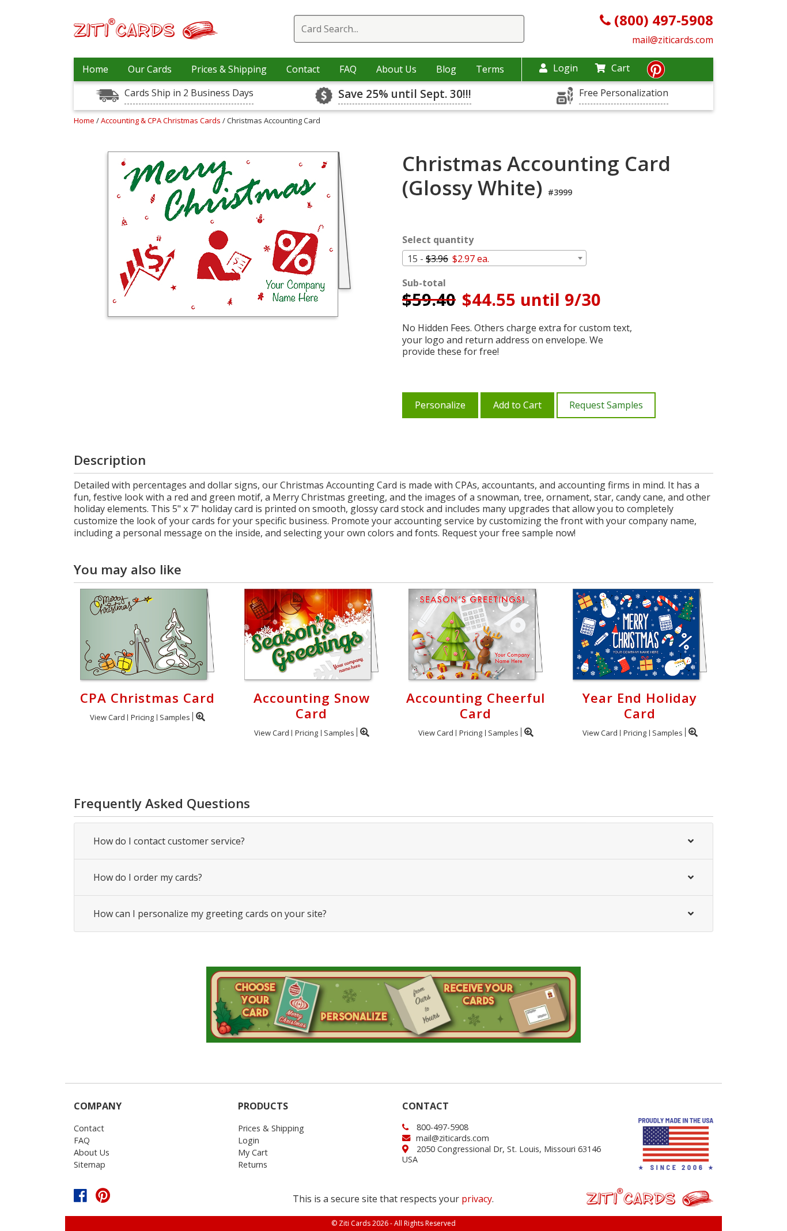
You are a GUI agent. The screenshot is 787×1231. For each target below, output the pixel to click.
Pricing (142, 717)
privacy (476, 1198)
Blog (446, 69)
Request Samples (606, 405)
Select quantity (438, 239)
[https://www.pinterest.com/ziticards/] (656, 72)
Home (95, 69)
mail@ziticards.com (672, 39)
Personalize (440, 405)
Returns (252, 1164)
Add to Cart (517, 405)
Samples (175, 717)
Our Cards (150, 69)
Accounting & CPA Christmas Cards (161, 120)
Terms (490, 69)
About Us (396, 69)
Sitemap (89, 1164)
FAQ (348, 69)
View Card (107, 717)
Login (565, 68)
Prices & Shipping (229, 69)
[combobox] (494, 258)
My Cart (253, 1152)
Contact (303, 69)
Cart (620, 68)
